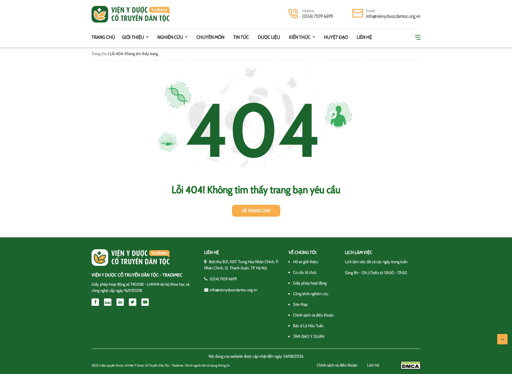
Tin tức (241, 37)
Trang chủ (103, 37)
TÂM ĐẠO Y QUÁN (308, 336)
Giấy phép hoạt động (310, 283)
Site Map (300, 304)
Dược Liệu (269, 37)
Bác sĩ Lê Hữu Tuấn (308, 325)
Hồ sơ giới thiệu (305, 261)
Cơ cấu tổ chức (305, 272)
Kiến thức (300, 37)
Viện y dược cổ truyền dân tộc (130, 14)
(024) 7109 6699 (317, 16)
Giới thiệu (133, 37)
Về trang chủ (256, 210)
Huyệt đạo (336, 37)
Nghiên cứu (170, 37)
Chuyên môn (210, 37)
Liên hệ (364, 37)
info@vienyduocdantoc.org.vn (393, 16)
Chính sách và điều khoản (313, 315)
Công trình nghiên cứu (310, 293)
